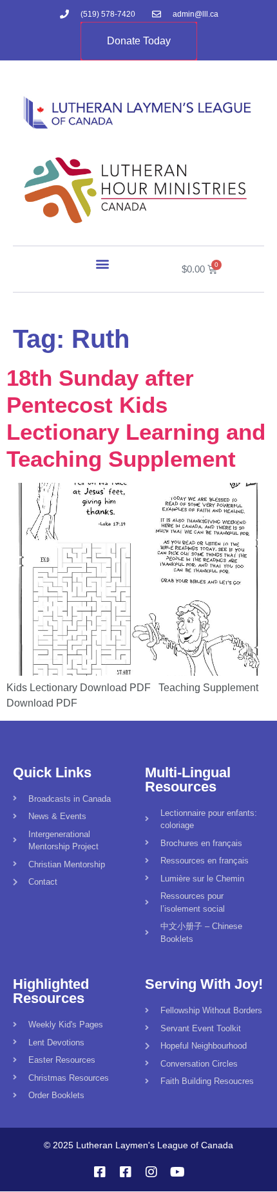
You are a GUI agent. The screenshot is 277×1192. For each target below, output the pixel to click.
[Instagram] (151, 1172)
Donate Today (139, 40)
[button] (102, 263)
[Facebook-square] (99, 1172)
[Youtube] (177, 1172)
